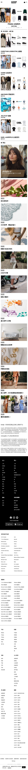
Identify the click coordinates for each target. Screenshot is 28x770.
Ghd (2, 552)
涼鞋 (15, 644)
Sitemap (13, 761)
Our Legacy (16, 564)
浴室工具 (3, 711)
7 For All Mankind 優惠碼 (6, 582)
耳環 (2, 665)
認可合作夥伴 (17, 509)
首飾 (3, 486)
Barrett (15, 539)
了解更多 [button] (9, 767)
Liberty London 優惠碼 (6, 596)
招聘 (15, 502)
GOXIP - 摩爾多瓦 (17, 722)
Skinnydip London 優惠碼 (6, 614)
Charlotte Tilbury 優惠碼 (19, 587)
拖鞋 (15, 646)
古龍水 (2, 704)
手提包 (2, 635)
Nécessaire (16, 559)
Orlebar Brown (4, 564)
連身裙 (3, 472)
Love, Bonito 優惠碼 (18, 600)
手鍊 (2, 663)
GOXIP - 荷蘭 (16, 724)
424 (15, 537)
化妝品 (15, 667)
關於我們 (16, 500)
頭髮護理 (16, 665)
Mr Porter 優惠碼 (4, 602)
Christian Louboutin (5, 546)
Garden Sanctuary (5, 550)
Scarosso (3, 568)
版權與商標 (16, 758)
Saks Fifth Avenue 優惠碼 (6, 611)
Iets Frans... (16, 555)
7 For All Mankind (4, 539)
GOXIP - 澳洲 (16, 695)
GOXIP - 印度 (16, 711)
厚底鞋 (15, 648)
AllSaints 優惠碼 (17, 582)
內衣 (3, 492)
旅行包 (2, 644)
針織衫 (3, 465)
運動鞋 (15, 639)
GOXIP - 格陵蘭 (17, 709)
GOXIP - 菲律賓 (17, 727)
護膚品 (15, 660)
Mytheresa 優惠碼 (5, 605)
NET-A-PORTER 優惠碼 (5, 607)
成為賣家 (16, 505)
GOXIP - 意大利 (17, 713)
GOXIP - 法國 (16, 704)
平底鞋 (15, 632)
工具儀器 (16, 676)
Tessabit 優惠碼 (17, 616)
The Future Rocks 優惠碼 (6, 618)
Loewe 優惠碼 (17, 598)
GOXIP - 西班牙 (17, 736)
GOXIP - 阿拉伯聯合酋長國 (19, 742)
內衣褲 (15, 490)
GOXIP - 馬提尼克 (17, 718)
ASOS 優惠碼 (16, 584)
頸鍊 (2, 660)
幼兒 (3, 500)
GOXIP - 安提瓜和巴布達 (19, 693)
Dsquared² (3, 548)
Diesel (15, 546)
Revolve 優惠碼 (17, 609)
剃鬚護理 (3, 700)
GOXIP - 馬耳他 (17, 715)
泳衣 (3, 488)
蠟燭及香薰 (16, 681)
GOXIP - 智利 (16, 702)
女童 (3, 502)
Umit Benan (16, 568)
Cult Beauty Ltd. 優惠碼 (6, 589)
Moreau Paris (4, 559)
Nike (15, 561)
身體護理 (16, 658)
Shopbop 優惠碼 (17, 611)
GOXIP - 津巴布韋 (17, 747)
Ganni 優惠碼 (4, 593)
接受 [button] (24, 767)
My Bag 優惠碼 (17, 602)
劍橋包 (2, 639)
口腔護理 (16, 663)
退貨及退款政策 (23, 758)
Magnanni (3, 557)
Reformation (3, 566)
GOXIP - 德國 (16, 706)
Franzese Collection (18, 548)
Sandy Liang (16, 566)
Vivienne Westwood (18, 570)
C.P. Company (4, 543)
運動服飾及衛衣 (17, 474)
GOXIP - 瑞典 (16, 738)
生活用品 (16, 683)
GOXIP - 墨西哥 (17, 720)
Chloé (15, 543)
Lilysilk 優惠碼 (17, 596)
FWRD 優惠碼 (17, 591)
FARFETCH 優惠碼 (5, 591)
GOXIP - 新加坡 (17, 731)
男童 (3, 505)
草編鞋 (15, 641)
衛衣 (3, 468)
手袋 (3, 481)
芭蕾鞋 (15, 635)
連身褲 (3, 479)
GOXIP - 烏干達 (17, 740)
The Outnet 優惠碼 (18, 618)
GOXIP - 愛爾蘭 (17, 729)
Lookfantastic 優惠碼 (5, 600)
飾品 (3, 483)
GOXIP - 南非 (16, 733)
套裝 (15, 672)
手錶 (15, 492)
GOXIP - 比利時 (17, 697)
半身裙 (3, 477)
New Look (3, 561)
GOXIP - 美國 (16, 745)
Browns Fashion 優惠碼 (6, 587)
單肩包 (2, 632)
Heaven (15, 552)
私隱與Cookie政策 (9, 758)
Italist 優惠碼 (16, 593)
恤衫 (15, 465)
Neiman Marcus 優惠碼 (19, 605)
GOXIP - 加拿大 (17, 700)
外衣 (3, 470)
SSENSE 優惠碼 (17, 614)
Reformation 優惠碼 (5, 609)
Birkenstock (3, 541)
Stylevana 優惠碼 (4, 616)
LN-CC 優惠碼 (4, 598)
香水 (15, 678)
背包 (2, 641)
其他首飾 (3, 669)
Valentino (3, 570)
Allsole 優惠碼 (4, 584)
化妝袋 (15, 674)
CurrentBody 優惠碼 (18, 589)
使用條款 (2, 758)
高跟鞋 (15, 637)
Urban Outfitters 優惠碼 (6, 620)
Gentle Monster (17, 550)
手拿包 (2, 637)
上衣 (3, 463)
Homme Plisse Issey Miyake (7, 555)
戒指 (2, 658)
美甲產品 (16, 669)
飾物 (15, 483)
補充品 (15, 685)
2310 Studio (3, 537)
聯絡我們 (16, 507)
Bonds (15, 541)
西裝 (15, 468)
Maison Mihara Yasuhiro (19, 557)
